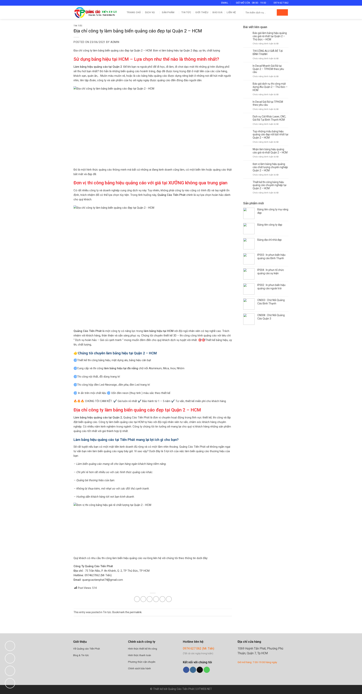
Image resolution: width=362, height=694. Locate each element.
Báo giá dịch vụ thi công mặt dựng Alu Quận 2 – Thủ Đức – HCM (270, 87)
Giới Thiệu (201, 12)
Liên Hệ (231, 12)
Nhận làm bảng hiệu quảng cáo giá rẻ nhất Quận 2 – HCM (270, 151)
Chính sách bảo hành (139, 668)
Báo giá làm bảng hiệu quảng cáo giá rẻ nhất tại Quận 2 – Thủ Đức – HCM (270, 36)
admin (114, 42)
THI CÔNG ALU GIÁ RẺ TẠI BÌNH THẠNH (268, 52)
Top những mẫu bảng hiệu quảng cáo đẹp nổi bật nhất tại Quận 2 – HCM (270, 134)
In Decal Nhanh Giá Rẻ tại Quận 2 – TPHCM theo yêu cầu (268, 69)
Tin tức (186, 12)
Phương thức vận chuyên (141, 661)
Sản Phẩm (168, 12)
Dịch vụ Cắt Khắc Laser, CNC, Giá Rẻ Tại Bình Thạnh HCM (269, 118)
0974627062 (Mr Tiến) (98, 575)
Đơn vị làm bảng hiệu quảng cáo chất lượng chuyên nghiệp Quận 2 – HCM (270, 167)
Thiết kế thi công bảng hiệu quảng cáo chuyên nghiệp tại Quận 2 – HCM (269, 185)
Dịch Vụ (150, 12)
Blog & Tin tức (81, 655)
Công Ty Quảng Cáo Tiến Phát (93, 566)
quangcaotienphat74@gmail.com (102, 579)
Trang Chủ (134, 12)
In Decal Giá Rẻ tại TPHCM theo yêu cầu (268, 103)
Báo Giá (217, 12)
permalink (136, 612)
